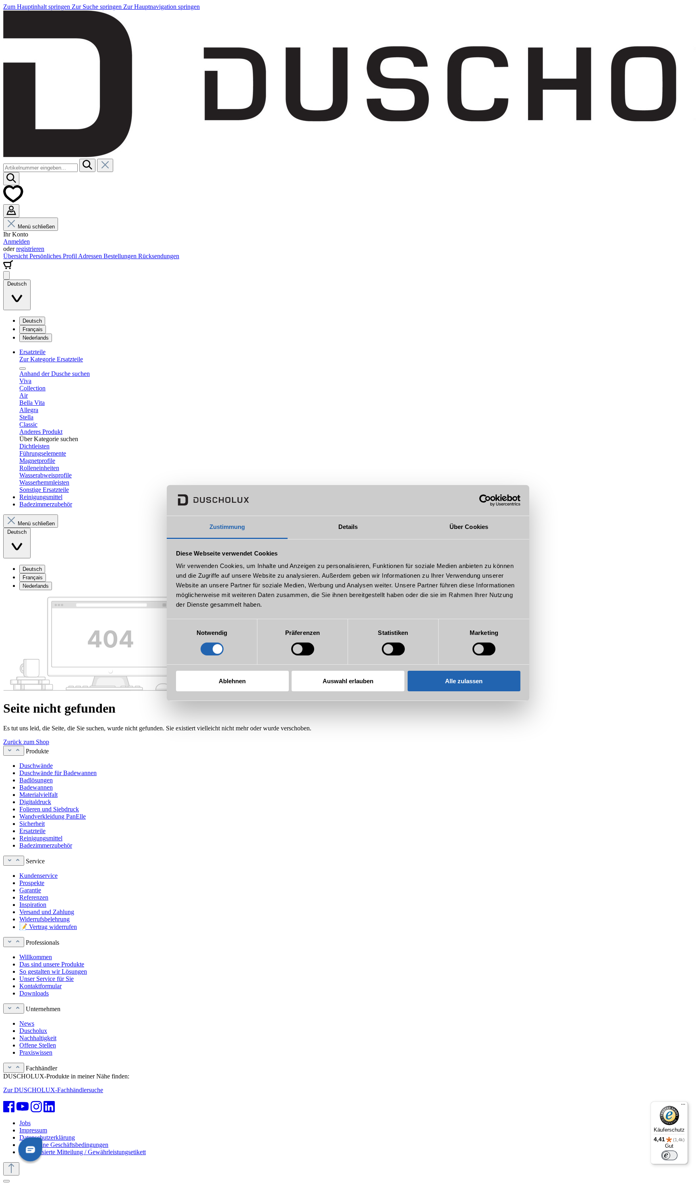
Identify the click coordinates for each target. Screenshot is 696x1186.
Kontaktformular (40, 986)
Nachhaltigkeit (37, 1038)
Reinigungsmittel (40, 838)
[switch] (302, 649)
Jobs (25, 1123)
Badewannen (36, 787)
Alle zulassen (464, 681)
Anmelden (16, 241)
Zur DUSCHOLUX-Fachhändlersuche (53, 1089)
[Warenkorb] (8, 267)
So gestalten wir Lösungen (53, 971)
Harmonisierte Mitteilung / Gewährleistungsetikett (82, 1152)
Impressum (33, 1130)
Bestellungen (121, 256)
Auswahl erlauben (348, 681)
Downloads (34, 993)
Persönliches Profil (53, 256)
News (26, 1023)
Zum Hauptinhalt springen (37, 6)
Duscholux (33, 1030)
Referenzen (33, 897)
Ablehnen (232, 681)
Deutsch (32, 321)
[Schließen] (6, 1181)
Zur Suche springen (97, 6)
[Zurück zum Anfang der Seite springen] (11, 1169)
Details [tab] (348, 527)
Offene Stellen (37, 1045)
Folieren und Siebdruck (49, 809)
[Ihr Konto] (11, 211)
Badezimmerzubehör (45, 845)
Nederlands (36, 338)
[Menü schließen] (22, 368)
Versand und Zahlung (46, 911)
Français (33, 329)
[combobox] (40, 168)
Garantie (30, 890)
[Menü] (6, 275)
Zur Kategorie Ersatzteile (51, 359)
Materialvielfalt (38, 794)
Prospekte (31, 882)
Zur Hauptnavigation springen (161, 6)
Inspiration (32, 904)
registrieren (30, 248)
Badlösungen (36, 780)
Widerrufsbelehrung (44, 919)
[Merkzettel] (13, 200)
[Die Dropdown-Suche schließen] (105, 165)
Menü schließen (36, 227)
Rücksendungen (158, 256)
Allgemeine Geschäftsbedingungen (63, 1144)
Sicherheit (32, 823)
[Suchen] (87, 165)
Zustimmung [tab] (227, 527)
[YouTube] (22, 1107)
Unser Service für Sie (46, 978)
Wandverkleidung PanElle (52, 816)
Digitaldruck (35, 801)
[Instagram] (36, 1106)
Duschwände (36, 765)
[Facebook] (8, 1106)
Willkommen (35, 957)
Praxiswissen (35, 1052)
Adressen (91, 256)
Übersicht (16, 256)
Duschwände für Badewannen (58, 772)
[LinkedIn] (49, 1106)
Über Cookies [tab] (469, 527)
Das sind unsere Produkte (51, 964)
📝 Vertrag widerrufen (48, 926)
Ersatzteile (32, 830)
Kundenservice (38, 875)
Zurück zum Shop (26, 741)
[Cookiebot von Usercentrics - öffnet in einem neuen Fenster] (485, 500)
